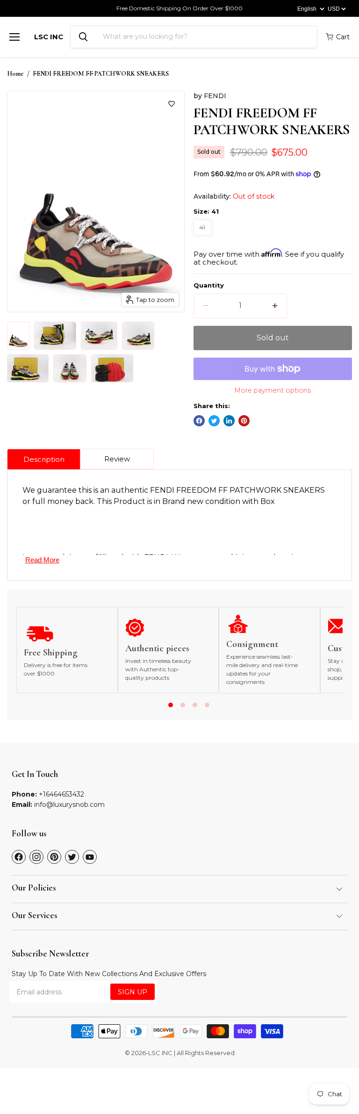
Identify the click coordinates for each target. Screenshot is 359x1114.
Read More (42, 560)
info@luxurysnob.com (69, 804)
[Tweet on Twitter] (214, 420)
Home (15, 74)
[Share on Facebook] (199, 420)
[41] (204, 237)
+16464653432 (61, 794)
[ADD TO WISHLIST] (171, 103)
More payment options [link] (272, 390)
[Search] (83, 37)
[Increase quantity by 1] (275, 305)
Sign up (132, 992)
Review (117, 458)
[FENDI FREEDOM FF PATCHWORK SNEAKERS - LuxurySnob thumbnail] (18, 336)
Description (44, 459)
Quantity (209, 285)
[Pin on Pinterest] (244, 420)
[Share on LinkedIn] (229, 420)
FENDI (215, 96)
